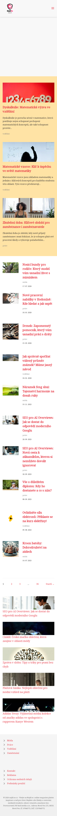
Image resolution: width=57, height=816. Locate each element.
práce (5, 245)
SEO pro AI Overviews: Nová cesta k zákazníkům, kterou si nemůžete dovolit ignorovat (38, 456)
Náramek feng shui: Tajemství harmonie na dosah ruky (38, 391)
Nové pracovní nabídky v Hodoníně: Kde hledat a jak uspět (37, 299)
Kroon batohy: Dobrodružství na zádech (35, 547)
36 (37, 583)
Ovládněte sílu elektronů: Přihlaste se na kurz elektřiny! (38, 517)
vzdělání (6, 134)
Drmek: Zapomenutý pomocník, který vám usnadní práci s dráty (37, 330)
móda (25, 282)
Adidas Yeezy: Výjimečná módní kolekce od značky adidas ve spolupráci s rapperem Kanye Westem (27, 717)
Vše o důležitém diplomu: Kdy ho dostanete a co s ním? (37, 486)
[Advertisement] (28, 46)
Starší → (50, 583)
